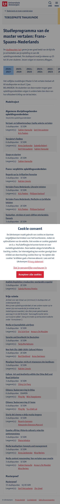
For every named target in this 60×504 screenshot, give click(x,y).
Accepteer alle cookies (30, 274)
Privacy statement (35, 261)
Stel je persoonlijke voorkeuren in (30, 267)
